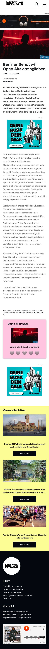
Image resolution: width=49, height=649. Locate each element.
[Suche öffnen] (36, 4)
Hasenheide (20, 312)
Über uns (7, 598)
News (17, 310)
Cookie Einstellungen (12, 592)
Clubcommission (10, 260)
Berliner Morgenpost (31, 244)
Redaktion (8, 81)
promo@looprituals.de (21, 614)
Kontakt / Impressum (12, 586)
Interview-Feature (11, 290)
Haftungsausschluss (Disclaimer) (18, 595)
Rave (5, 315)
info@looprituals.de (22, 617)
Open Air (30, 312)
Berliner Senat (37, 310)
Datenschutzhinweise (13, 589)
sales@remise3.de (19, 611)
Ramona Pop (38, 312)
